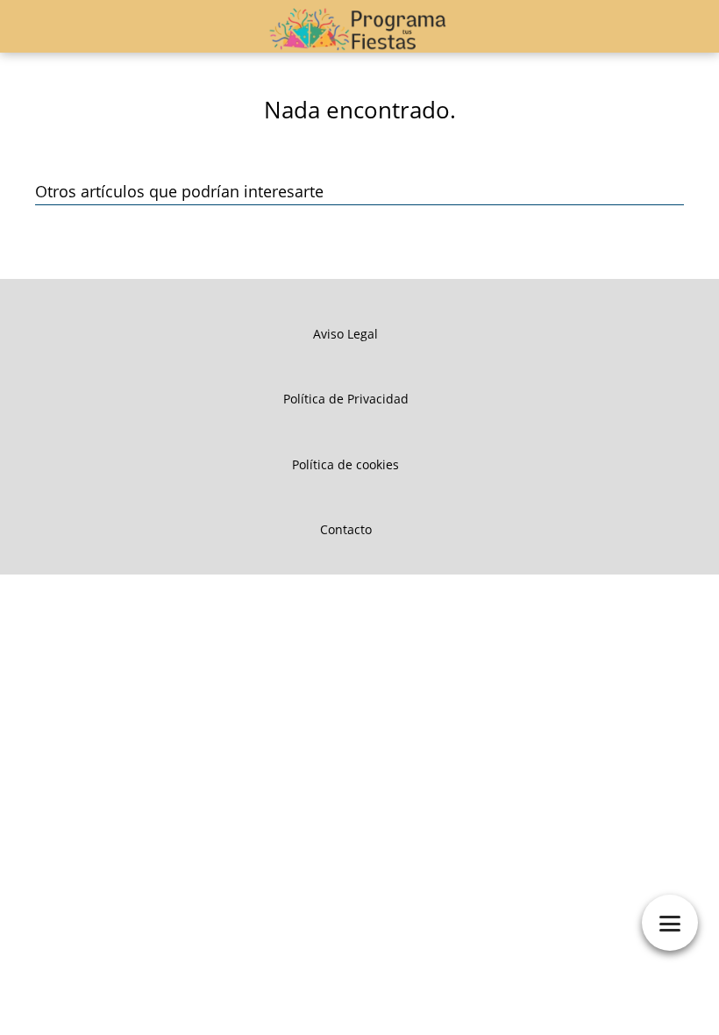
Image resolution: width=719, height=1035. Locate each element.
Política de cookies (345, 464)
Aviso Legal (345, 333)
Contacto (346, 529)
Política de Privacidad (346, 398)
